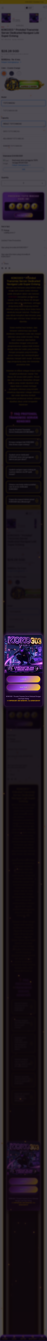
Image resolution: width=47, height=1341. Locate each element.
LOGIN (23, 679)
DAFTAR (23, 687)
